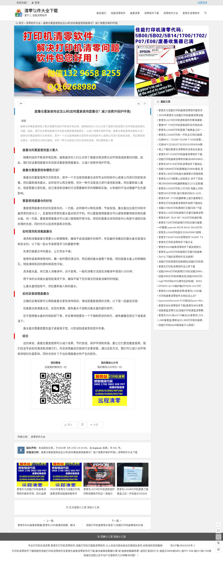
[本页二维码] (218, 549)
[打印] (138, 103)
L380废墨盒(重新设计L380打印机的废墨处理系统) (186, 320)
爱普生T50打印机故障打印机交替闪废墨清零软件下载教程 (190, 222)
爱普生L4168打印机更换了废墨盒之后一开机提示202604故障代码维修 (132, 493)
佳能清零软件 (118, 13)
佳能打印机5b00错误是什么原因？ (177, 325)
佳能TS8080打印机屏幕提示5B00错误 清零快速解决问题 (189, 168)
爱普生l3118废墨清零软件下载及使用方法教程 (183, 247)
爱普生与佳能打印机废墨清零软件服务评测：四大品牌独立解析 (31, 493)
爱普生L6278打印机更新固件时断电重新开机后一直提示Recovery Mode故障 (99, 493)
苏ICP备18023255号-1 (182, 545)
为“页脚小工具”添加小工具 (111, 536)
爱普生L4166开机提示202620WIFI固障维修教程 (185, 232)
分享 (95, 424)
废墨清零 (135, 13)
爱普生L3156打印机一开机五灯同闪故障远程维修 (185, 134)
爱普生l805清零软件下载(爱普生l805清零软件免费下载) (188, 305)
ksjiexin (97, 447)
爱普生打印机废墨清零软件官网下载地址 (180, 203)
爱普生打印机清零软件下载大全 (176, 242)
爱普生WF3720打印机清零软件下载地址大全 (183, 164)
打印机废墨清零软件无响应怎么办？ (178, 295)
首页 (21, 23)
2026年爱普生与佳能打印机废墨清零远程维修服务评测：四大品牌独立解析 (65, 493)
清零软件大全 (170, 13)
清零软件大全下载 (41, 10)
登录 (37, 2)
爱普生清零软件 (191, 13)
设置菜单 (202, 2)
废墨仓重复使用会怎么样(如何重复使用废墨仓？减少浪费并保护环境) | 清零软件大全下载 (89, 452)
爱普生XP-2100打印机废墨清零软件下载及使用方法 (186, 154)
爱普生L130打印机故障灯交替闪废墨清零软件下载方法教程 (191, 212)
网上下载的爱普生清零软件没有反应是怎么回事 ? (185, 149)
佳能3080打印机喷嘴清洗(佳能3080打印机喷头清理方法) (189, 276)
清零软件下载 (151, 13)
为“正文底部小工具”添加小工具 (82, 507)
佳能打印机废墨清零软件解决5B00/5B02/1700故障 (186, 159)
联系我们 (101, 13)
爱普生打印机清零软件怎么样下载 (177, 266)
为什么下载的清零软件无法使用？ (177, 256)
